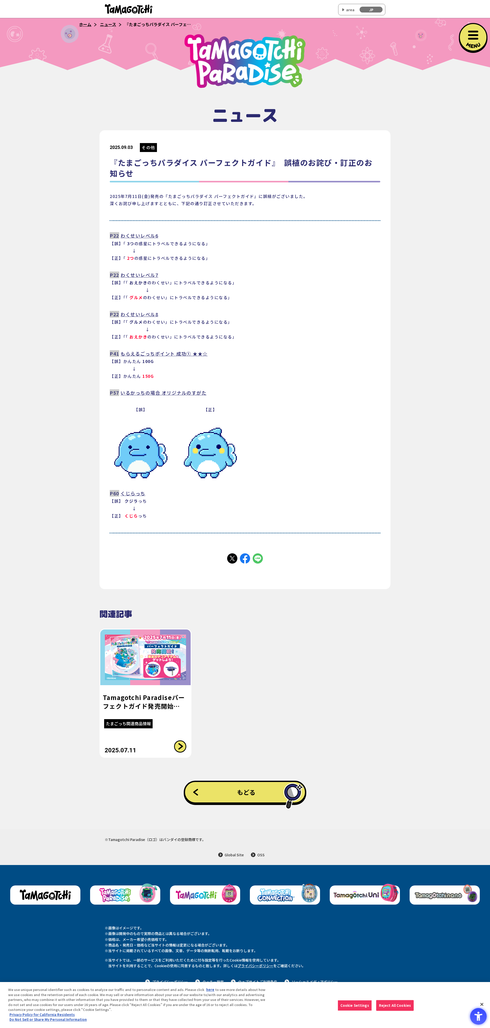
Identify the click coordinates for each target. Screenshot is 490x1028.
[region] (245, 1005)
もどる (246, 792)
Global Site (234, 854)
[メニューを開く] (473, 37)
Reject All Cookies (395, 1005)
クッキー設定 (213, 981)
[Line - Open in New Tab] (258, 558)
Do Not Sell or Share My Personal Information (48, 1019)
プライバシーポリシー (255, 965)
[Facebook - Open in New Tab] (245, 558)
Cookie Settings (354, 1005)
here (210, 989)
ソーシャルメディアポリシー (315, 981)
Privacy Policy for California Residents (42, 1014)
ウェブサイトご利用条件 (257, 981)
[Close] (481, 1004)
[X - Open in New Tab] (232, 558)
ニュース (108, 24)
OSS (261, 854)
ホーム (85, 24)
